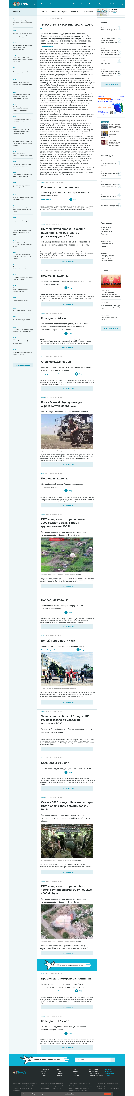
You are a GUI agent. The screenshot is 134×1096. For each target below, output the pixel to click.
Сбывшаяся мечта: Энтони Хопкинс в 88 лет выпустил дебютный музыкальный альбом (23, 71)
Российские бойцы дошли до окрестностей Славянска (61, 404)
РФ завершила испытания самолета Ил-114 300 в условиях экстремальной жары (22, 47)
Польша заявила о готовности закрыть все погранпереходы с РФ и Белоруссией (22, 59)
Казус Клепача (105, 63)
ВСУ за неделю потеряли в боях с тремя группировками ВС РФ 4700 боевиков (22, 256)
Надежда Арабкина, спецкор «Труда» (51, 374)
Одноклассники (109, 1073)
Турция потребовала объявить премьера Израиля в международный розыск (23, 84)
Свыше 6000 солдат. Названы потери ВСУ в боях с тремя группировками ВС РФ (67, 806)
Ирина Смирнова (46, 199)
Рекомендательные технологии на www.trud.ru (96, 1074)
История (43, 1075)
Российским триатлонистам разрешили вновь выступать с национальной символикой (21, 108)
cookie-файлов (69, 1094)
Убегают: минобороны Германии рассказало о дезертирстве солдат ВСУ (22, 22)
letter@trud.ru (76, 1092)
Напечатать (87, 46)
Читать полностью (67, 214)
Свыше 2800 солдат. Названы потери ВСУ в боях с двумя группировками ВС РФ (23, 244)
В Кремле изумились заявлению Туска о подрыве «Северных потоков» (21, 186)
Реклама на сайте (93, 1069)
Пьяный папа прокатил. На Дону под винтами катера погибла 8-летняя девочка (23, 209)
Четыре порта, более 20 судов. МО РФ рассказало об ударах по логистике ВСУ (65, 720)
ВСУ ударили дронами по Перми (22, 310)
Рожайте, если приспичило (81, 12)
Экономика (60, 1073)
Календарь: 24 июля (55, 318)
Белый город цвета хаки (58, 640)
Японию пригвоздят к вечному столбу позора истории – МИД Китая (110, 307)
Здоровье (75, 1071)
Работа (75, 4)
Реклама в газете (93, 1071)
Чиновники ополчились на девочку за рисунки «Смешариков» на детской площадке (23, 143)
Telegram (107, 1075)
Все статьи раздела (23, 365)
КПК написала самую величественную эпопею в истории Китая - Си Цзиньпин (110, 294)
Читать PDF (112, 13)
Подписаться (113, 1060)
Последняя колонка (54, 275)
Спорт (74, 1069)
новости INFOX (105, 122)
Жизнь (83, 4)
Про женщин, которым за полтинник (66, 978)
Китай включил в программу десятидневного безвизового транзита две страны (20, 289)
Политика (92, 4)
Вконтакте (108, 1069)
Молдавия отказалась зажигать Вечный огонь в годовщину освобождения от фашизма (21, 96)
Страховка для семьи (56, 361)
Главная (43, 4)
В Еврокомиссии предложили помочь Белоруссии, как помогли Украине (110, 186)
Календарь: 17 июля (55, 1021)
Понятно (107, 1094)
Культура (102, 4)
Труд (74, 199)
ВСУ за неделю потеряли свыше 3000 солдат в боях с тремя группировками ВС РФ (63, 522)
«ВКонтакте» (77, 451)
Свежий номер (55, 4)
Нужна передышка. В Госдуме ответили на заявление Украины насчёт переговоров (21, 131)
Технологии (76, 1075)
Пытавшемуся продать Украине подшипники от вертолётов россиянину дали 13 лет (63, 232)
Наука (74, 1073)
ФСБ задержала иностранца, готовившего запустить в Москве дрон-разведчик (22, 341)
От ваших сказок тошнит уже (54, 12)
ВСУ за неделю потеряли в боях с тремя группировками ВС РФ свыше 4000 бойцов (66, 889)
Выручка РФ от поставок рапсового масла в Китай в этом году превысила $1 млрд (22, 34)
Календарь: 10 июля (55, 762)
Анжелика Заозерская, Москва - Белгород (53, 650)
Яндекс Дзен (108, 1071)
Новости (66, 4)
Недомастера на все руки (109, 196)
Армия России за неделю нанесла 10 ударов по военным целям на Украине (23, 232)
